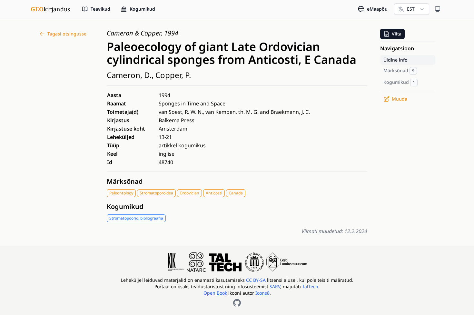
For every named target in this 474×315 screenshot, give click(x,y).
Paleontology (121, 193)
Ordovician (189, 193)
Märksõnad (125, 181)
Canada (236, 193)
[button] (392, 34)
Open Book (215, 293)
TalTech (310, 286)
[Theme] (437, 9)
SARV (275, 286)
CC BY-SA (256, 280)
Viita (396, 34)
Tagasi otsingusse (66, 34)
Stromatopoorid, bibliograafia (136, 218)
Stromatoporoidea (156, 193)
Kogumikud (125, 206)
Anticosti (214, 193)
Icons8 (262, 293)
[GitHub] (237, 303)
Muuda (399, 99)
